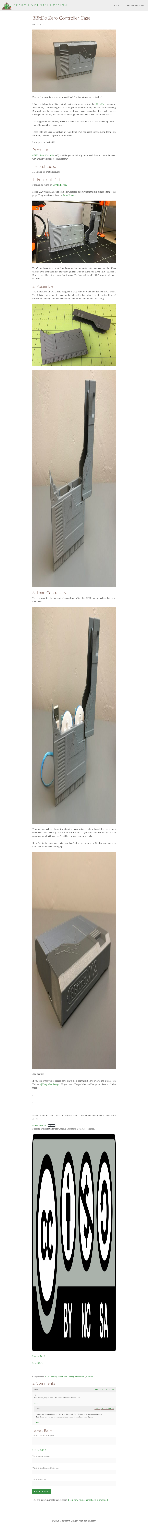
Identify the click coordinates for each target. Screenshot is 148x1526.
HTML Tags (38, 1450)
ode (41, 1363)
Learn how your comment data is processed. (88, 1500)
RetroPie (89, 1377)
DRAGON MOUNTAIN (40, 5)
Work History (136, 5)
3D (46, 1377)
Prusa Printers (69, 195)
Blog (117, 5)
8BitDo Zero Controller (43, 155)
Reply (36, 1403)
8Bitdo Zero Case (39, 1126)
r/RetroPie (99, 104)
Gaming (71, 1377)
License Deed (38, 1356)
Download (52, 1126)
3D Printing (52, 1377)
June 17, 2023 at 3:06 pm (104, 1409)
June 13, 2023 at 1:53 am (104, 1390)
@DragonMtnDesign (50, 1084)
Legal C (36, 1363)
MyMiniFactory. (60, 185)
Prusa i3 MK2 (80, 1377)
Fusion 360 (62, 1377)
